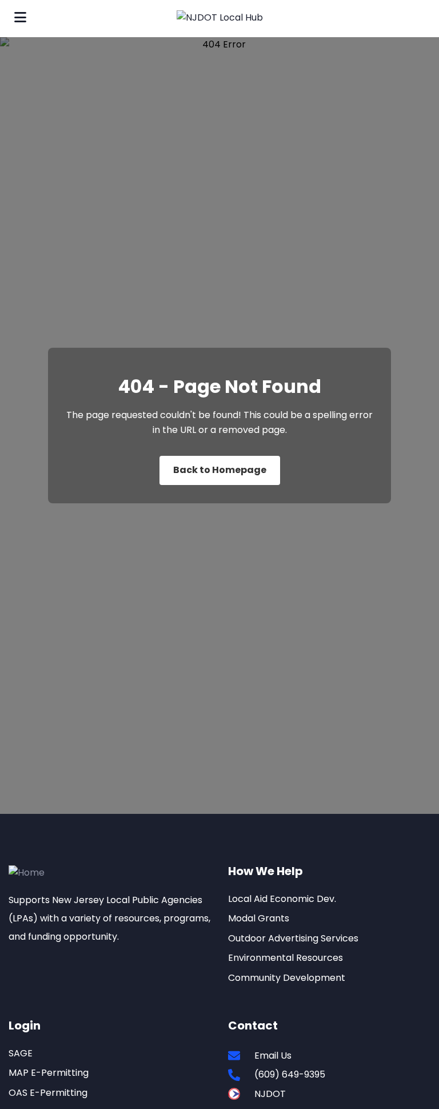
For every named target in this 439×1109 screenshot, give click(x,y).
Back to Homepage (219, 469)
